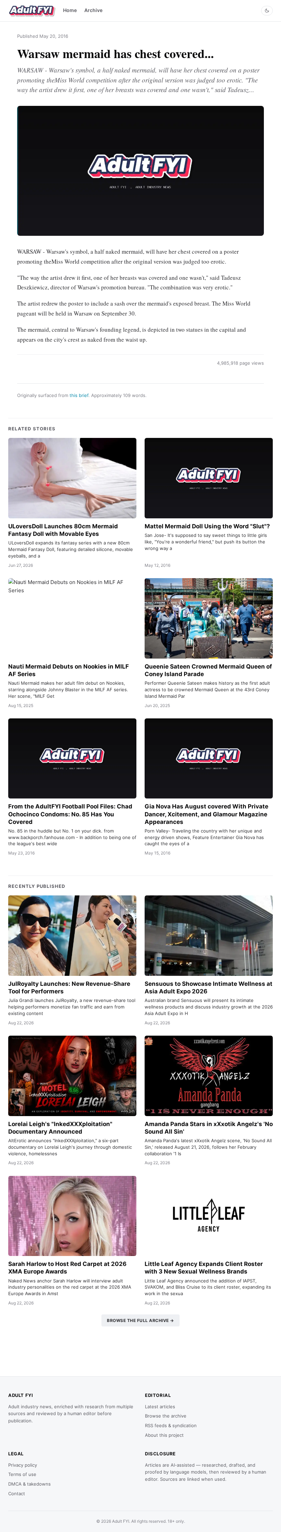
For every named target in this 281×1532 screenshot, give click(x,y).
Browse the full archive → (140, 1320)
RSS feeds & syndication (171, 1425)
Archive (93, 10)
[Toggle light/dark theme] (267, 10)
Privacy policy (22, 1465)
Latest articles (160, 1406)
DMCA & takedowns (29, 1484)
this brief (79, 395)
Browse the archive (165, 1416)
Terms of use (22, 1474)
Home (70, 10)
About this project (164, 1435)
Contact (16, 1493)
